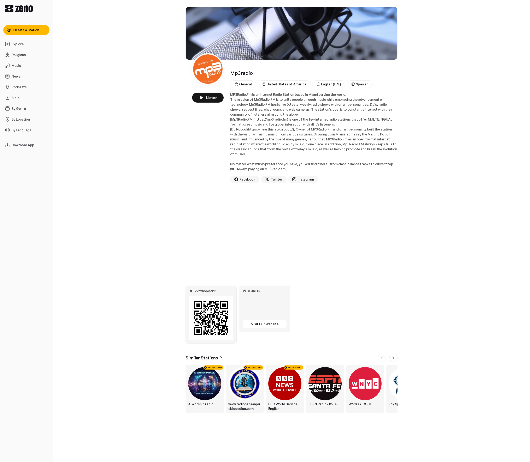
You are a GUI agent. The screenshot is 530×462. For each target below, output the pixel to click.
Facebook (247, 179)
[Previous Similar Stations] (382, 358)
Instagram (306, 179)
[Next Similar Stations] (393, 358)
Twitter (276, 179)
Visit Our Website (264, 324)
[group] (292, 389)
